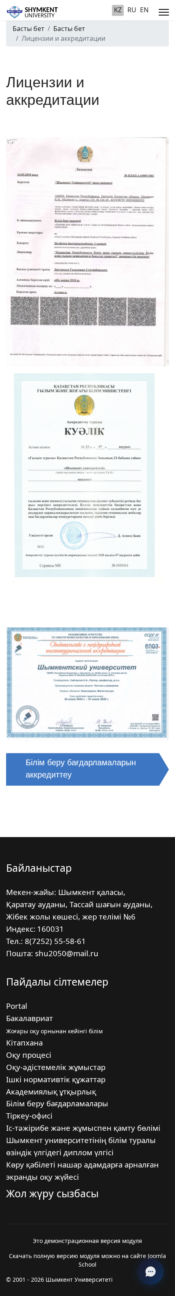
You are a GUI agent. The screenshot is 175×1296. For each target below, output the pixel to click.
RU (131, 9)
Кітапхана (24, 1042)
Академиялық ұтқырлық (51, 1091)
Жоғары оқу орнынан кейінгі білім (54, 1031)
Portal (16, 1006)
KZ (118, 9)
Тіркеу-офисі (29, 1115)
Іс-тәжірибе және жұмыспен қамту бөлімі (83, 1128)
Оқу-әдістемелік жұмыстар (55, 1067)
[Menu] (164, 12)
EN (144, 9)
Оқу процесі (28, 1055)
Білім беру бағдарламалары (57, 1103)
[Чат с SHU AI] (151, 1271)
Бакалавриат (29, 1018)
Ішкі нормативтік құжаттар (55, 1079)
